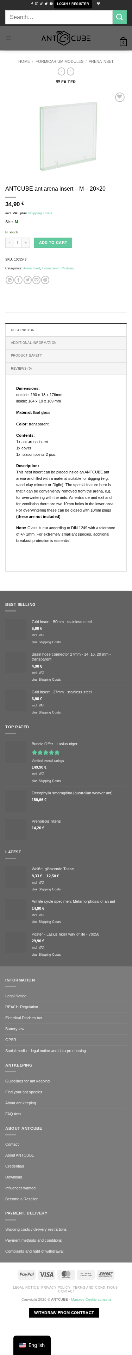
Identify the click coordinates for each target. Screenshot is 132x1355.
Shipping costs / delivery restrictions (36, 1229)
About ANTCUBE (19, 1155)
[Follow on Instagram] (36, 4)
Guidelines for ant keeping (27, 1081)
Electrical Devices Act (23, 1018)
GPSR (10, 1040)
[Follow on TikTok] (41, 4)
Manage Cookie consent (91, 1299)
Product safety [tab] (26, 355)
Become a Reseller (21, 1199)
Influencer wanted (20, 1188)
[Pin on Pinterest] (45, 280)
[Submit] (120, 17)
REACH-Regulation (21, 1007)
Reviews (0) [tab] (21, 368)
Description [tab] (22, 330)
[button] (73, 4)
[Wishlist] (97, 4)
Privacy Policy (55, 1287)
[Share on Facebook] (18, 280)
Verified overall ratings (48, 761)
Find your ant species (23, 1092)
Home (24, 61)
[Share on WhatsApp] (10, 280)
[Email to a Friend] (36, 280)
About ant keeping (20, 1103)
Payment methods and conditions (33, 1240)
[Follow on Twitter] (46, 4)
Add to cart (53, 242)
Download (13, 1177)
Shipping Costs (40, 213)
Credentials (15, 1166)
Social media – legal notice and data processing (45, 1051)
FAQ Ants (13, 1114)
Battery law (14, 1029)
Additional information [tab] (34, 343)
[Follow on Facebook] (32, 4)
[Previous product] (71, 71)
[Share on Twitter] (28, 280)
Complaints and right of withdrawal (34, 1251)
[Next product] (61, 71)
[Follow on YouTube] (51, 4)
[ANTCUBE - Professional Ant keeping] (66, 38)
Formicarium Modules (59, 61)
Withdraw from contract (64, 1313)
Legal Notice (15, 996)
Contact (12, 1144)
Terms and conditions (95, 1287)
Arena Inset (101, 61)
